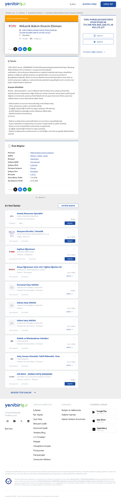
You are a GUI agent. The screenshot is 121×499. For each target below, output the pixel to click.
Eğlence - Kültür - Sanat (39, 156)
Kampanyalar (39, 455)
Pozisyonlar (38, 450)
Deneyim (11, 174)
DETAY (69, 276)
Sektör (10, 156)
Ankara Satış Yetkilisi (26, 302)
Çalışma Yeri (12, 171)
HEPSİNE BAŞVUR (68, 206)
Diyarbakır (34, 171)
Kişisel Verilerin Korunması (73, 419)
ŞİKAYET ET (42, 197)
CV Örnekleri (39, 437)
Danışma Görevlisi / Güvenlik (30, 231)
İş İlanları (37, 410)
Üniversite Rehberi (42, 459)
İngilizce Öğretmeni (26, 249)
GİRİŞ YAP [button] (108, 4)
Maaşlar (36, 441)
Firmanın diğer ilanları (93, 52)
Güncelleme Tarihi (15, 177)
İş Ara (73, 4)
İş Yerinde (33, 165)
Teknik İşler (34, 159)
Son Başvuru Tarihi (15, 181)
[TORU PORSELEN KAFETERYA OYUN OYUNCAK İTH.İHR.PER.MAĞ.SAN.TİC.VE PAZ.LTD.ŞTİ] (12, 26)
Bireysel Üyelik (40, 423)
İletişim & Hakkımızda (71, 410)
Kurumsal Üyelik (40, 428)
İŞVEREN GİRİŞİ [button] (90, 4)
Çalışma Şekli (13, 162)
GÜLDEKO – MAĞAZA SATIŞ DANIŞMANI (34, 374)
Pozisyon (11, 153)
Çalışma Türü (13, 165)
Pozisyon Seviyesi (15, 168)
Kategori (11, 159)
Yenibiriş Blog (39, 432)
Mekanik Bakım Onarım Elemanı (42, 153)
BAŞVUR (69, 223)
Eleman (33, 168)
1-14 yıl (33, 174)
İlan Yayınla (38, 414)
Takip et (100, 36)
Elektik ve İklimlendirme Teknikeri (33, 338)
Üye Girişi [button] (37, 419)
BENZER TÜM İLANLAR (21, 392)
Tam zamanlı (35, 162)
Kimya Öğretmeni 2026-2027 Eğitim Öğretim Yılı (39, 267)
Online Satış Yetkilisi (26, 320)
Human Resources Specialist (30, 213)
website (100, 42)
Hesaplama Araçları (42, 446)
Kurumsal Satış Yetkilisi (28, 285)
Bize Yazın (9, 428)
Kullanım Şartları (69, 414)
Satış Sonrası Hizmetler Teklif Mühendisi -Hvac (38, 356)
